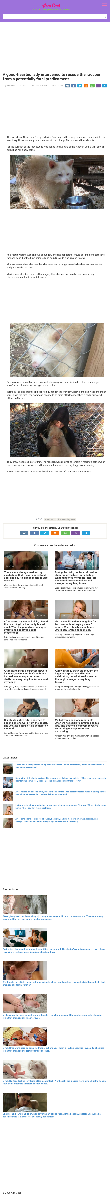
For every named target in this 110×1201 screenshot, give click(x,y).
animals (51, 519)
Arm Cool (51, 5)
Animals (43, 85)
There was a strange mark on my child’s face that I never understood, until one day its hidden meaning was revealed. (25, 576)
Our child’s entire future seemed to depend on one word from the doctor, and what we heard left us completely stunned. (26, 724)
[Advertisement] (55, 45)
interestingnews (67, 519)
